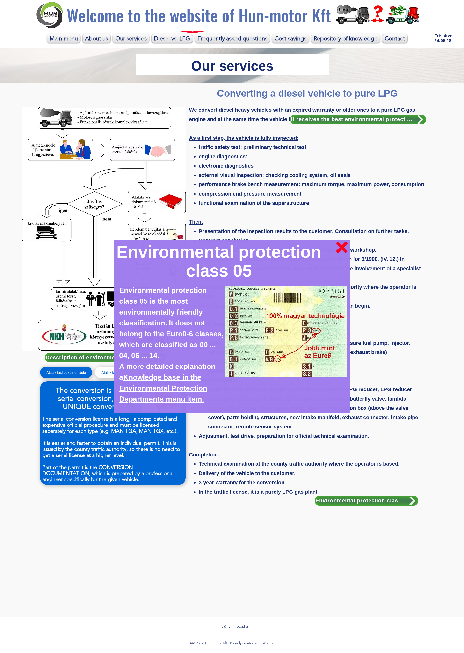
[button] (341, 247)
